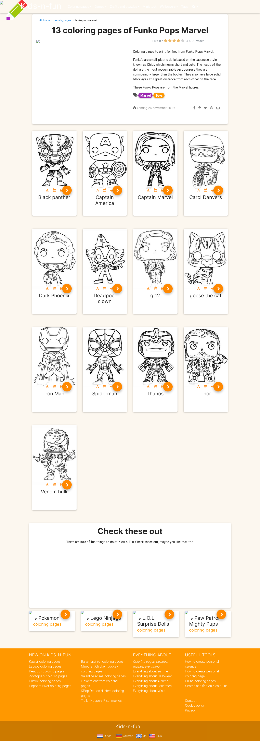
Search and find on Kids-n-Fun (206, 686)
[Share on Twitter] (205, 107)
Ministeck (150, 6)
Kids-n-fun (41, 6)
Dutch (107, 736)
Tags (184, 6)
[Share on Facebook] (194, 107)
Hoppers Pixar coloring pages (50, 686)
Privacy (190, 710)
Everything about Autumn (150, 681)
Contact (190, 700)
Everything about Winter (150, 691)
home (46, 20)
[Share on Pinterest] (199, 107)
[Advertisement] (81, 71)
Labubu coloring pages (45, 666)
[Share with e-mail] (218, 107)
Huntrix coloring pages (45, 681)
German (127, 736)
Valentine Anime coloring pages (103, 676)
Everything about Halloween (152, 676)
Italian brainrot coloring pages (102, 661)
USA (159, 736)
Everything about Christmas (152, 686)
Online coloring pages (200, 681)
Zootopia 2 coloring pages (48, 676)
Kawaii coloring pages (45, 661)
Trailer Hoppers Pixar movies (101, 700)
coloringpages (62, 20)
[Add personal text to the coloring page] (47, 190)
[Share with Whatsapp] (211, 107)
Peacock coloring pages (46, 671)
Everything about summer (151, 671)
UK (144, 736)
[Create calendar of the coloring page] (54, 190)
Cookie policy (195, 705)
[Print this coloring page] (61, 190)
